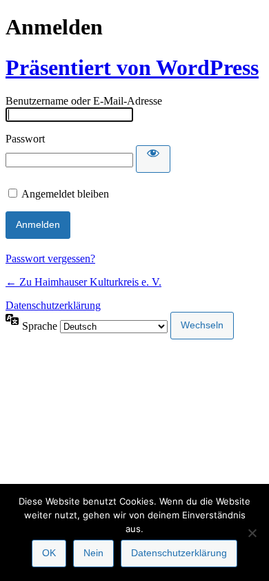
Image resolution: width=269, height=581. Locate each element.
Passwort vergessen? (50, 258)
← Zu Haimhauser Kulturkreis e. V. (83, 282)
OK (49, 552)
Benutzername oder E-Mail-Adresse (84, 101)
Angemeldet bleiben (65, 194)
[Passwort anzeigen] (153, 159)
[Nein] (252, 533)
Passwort (25, 139)
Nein (93, 552)
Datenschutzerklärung (53, 305)
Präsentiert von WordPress (132, 67)
